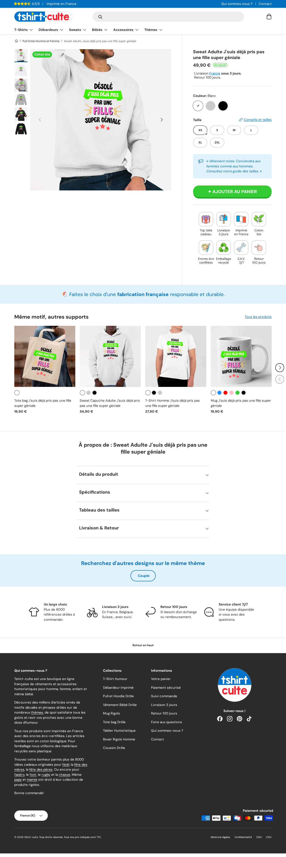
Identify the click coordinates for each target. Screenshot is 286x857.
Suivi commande (164, 696)
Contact (265, 4)
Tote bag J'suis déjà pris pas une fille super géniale (42, 403)
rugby (46, 774)
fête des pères (41, 769)
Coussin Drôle (114, 748)
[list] (100, 119)
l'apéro (19, 774)
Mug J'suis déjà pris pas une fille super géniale (241, 403)
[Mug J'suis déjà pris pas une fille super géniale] (241, 356)
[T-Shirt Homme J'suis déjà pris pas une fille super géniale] (175, 356)
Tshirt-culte (31, 837)
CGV (269, 837)
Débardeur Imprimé (118, 687)
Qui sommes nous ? (236, 4)
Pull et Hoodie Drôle (118, 696)
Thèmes (150, 30)
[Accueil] (16, 41)
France (214, 73)
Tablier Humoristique (119, 730)
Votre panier (161, 679)
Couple (143, 575)
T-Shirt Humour (115, 679)
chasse (64, 774)
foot (33, 774)
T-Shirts (21, 30)
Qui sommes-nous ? (167, 730)
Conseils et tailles (258, 119)
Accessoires (123, 30)
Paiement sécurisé (166, 687)
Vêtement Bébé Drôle (120, 705)
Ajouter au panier (234, 191)
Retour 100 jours (164, 713)
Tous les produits (258, 317)
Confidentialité (243, 837)
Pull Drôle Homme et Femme (41, 41)
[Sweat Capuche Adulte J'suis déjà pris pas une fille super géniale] (110, 356)
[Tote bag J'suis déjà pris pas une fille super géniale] (44, 356)
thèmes (37, 712)
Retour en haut (143, 645)
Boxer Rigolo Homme (119, 739)
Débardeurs (48, 30)
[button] (269, 16)
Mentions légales (220, 837)
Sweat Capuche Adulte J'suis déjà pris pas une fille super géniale (110, 403)
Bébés (97, 30)
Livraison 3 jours (164, 705)
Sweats (75, 30)
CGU (259, 837)
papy (18, 779)
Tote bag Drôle (114, 722)
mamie (32, 779)
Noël (65, 764)
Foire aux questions (166, 722)
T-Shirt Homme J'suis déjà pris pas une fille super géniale (172, 403)
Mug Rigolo (111, 713)
